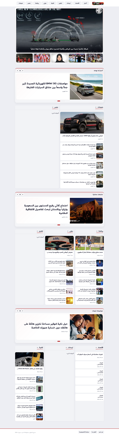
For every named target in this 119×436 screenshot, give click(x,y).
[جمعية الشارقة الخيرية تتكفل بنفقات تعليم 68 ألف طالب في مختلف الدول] (59, 272)
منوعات (100, 107)
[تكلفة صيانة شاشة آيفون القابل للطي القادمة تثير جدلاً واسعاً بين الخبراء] (59, 327)
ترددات (70, 347)
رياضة (101, 231)
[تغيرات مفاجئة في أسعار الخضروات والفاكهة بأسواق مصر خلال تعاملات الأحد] (89, 389)
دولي (71, 231)
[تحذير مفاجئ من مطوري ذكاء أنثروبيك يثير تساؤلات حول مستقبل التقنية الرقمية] (82, 165)
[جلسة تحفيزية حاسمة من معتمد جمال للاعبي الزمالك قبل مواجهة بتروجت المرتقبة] (89, 282)
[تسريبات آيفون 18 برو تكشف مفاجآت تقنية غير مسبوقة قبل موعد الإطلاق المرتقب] (29, 398)
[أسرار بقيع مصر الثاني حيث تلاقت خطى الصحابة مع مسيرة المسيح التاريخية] (59, 263)
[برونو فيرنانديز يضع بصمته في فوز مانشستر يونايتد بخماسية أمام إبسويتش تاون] (59, 210)
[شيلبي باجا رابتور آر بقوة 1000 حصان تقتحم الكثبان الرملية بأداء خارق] (82, 127)
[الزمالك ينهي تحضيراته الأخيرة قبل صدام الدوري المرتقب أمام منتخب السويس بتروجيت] (77, 58)
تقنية (41, 347)
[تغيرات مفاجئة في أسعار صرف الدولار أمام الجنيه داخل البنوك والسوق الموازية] (89, 356)
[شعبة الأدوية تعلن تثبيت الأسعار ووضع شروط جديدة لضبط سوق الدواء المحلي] (64, 341)
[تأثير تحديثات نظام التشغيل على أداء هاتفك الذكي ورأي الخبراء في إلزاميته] (29, 417)
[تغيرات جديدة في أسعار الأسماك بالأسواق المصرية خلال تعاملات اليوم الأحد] (89, 397)
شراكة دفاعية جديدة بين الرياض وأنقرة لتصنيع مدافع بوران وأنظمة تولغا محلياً (59, 49)
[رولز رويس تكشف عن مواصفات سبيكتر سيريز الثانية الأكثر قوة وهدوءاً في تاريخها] (82, 184)
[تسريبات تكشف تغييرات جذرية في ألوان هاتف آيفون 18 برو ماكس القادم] (29, 389)
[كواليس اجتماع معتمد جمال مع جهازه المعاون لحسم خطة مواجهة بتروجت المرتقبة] (89, 272)
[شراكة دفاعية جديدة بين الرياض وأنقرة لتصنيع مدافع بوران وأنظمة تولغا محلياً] (59, 30)
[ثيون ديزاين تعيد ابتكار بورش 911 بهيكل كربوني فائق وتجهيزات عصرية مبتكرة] (82, 175)
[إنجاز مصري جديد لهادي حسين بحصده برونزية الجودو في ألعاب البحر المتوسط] (89, 263)
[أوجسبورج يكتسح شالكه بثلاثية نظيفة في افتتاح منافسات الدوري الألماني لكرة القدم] (94, 58)
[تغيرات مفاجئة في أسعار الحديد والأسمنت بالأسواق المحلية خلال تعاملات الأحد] (89, 372)
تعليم (41, 231)
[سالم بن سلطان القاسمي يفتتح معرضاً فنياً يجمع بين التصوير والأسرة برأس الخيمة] (59, 291)
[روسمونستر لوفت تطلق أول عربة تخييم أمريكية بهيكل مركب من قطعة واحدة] (82, 147)
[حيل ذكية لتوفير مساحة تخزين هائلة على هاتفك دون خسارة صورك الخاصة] (59, 341)
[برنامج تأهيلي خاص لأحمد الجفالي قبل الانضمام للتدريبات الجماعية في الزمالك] (89, 300)
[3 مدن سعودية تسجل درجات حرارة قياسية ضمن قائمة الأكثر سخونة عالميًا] (59, 300)
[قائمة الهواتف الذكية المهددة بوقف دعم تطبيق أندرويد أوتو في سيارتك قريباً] (29, 407)
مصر (56, 107)
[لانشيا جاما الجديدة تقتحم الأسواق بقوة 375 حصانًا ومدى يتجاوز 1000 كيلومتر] (82, 156)
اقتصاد (100, 347)
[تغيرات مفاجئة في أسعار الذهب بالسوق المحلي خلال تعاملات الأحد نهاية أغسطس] (89, 364)
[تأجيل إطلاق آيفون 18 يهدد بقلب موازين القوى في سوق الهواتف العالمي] (61, 341)
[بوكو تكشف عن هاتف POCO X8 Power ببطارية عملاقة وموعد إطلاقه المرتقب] (29, 363)
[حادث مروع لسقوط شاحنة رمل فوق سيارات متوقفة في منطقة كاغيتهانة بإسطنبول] (29, 379)
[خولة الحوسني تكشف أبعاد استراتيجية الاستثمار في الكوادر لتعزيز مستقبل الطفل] (59, 58)
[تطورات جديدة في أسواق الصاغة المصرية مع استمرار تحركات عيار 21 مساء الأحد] (54, 341)
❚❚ (20, 70)
